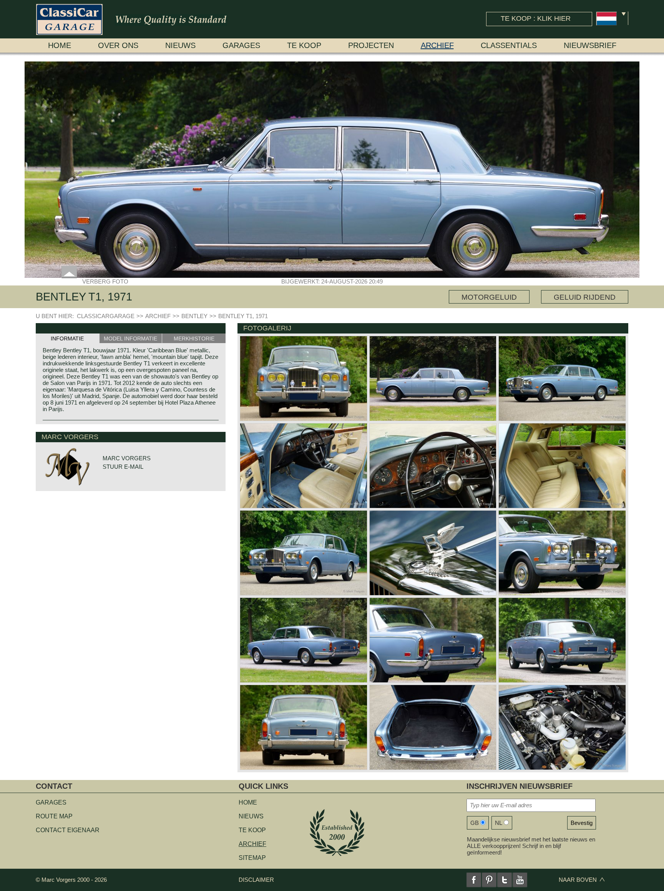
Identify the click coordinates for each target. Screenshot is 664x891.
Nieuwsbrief (590, 45)
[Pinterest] (489, 880)
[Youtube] (520, 880)
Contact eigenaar (68, 830)
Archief (437, 45)
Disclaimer (256, 879)
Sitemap (252, 857)
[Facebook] (473, 880)
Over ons (118, 45)
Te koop (304, 45)
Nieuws (180, 45)
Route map (54, 816)
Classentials (509, 45)
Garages (241, 45)
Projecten (371, 45)
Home (59, 45)
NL (498, 823)
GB (474, 823)
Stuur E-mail (123, 466)
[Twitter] (504, 880)
